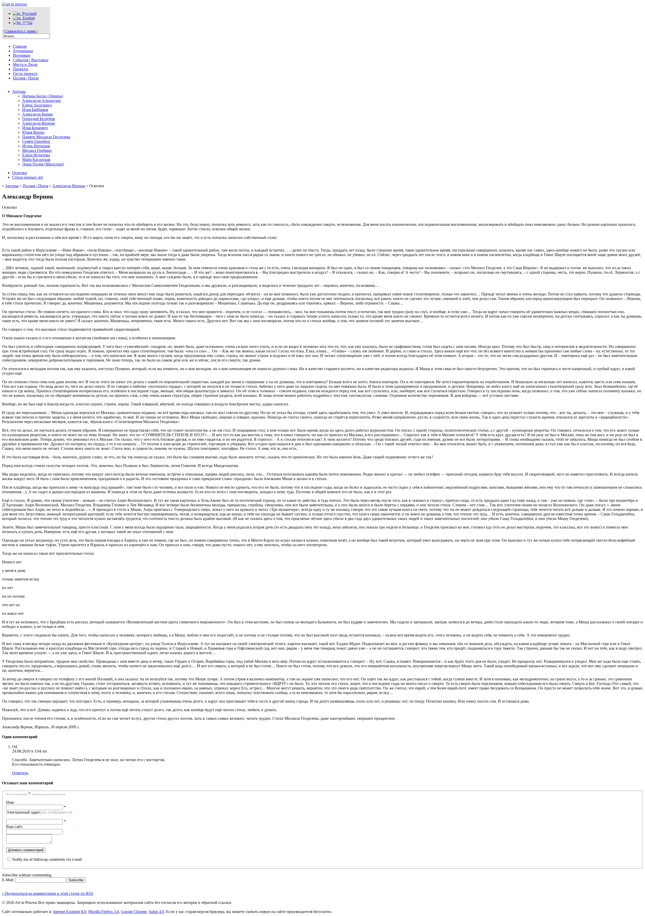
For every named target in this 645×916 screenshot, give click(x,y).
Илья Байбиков (35, 109)
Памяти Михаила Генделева (46, 137)
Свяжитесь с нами (21, 31)
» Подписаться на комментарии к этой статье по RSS (47, 893)
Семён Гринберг (36, 141)
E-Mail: (8, 880)
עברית (27, 22)
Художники (23, 51)
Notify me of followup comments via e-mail (47, 859)
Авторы (19, 91)
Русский (28, 13)
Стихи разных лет (27, 177)
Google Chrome (134, 911)
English (28, 18)
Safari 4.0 (156, 911)
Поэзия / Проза (26, 78)
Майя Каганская (36, 159)
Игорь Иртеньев (36, 146)
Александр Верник (38, 123)
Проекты (20, 69)
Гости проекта (25, 73)
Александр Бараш (37, 114)
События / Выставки (30, 60)
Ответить (20, 773)
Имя (9, 802)
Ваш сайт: (14, 826)
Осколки (19, 173)
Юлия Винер (33, 132)
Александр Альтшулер (41, 100)
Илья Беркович (35, 128)
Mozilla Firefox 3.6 (103, 911)
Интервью (21, 55)
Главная (19, 46)
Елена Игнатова (36, 155)
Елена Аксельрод (37, 105)
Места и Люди (25, 64)
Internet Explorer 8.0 (69, 911)
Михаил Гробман (37, 150)
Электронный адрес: (39, 812)
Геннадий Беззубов (38, 119)
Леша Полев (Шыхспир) (43, 164)
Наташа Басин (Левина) (42, 96)
